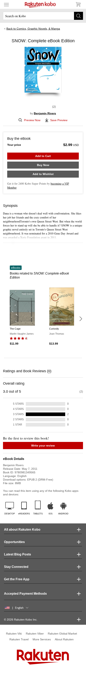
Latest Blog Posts (17, 554)
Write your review (43, 445)
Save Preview (58, 120)
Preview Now (32, 120)
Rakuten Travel (19, 639)
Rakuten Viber (35, 633)
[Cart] (78, 4)
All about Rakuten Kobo (22, 529)
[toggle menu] (6, 4)
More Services (42, 639)
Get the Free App (16, 579)
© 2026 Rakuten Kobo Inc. (20, 619)
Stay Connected (16, 566)
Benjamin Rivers (45, 113)
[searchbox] (43, 16)
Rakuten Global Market (62, 633)
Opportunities (14, 542)
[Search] (78, 16)
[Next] (80, 319)
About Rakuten (64, 639)
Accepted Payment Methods (25, 593)
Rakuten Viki (14, 633)
